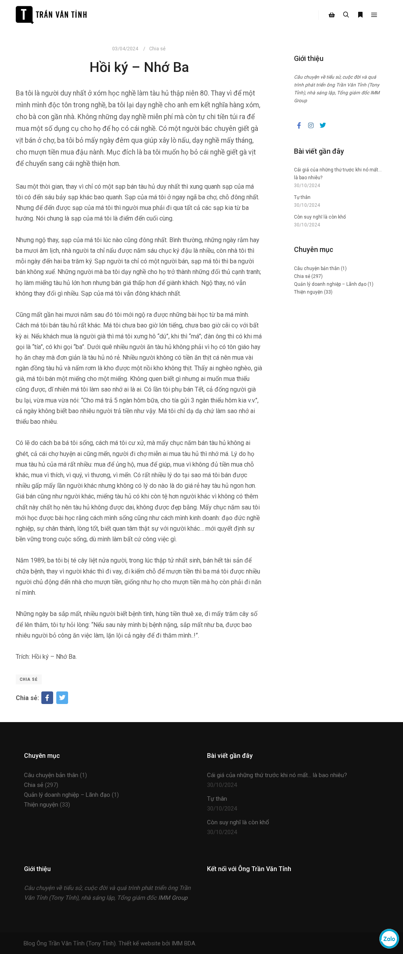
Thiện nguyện (308, 292)
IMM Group (172, 897)
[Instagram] (311, 125)
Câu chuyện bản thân (317, 268)
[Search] (346, 15)
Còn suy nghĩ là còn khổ (320, 217)
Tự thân (302, 197)
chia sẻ (29, 679)
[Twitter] (62, 697)
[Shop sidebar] (332, 15)
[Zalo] (389, 946)
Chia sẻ (157, 48)
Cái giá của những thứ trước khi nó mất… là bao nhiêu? (277, 775)
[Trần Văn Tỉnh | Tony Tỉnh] (51, 15)
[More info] (360, 15)
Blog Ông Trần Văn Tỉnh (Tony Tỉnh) (70, 943)
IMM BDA (183, 943)
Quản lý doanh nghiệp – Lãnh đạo (330, 284)
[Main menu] (374, 15)
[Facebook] (47, 697)
